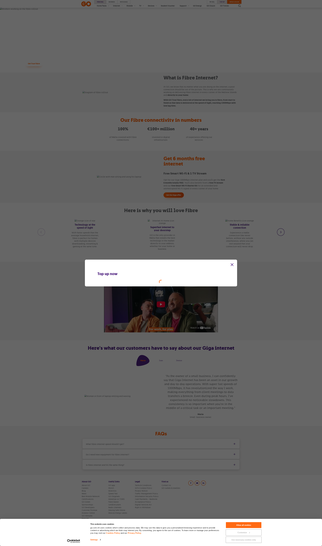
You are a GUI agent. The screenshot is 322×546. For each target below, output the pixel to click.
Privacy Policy (134, 533)
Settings (94, 540)
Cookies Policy (113, 533)
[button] (232, 264)
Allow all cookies (243, 525)
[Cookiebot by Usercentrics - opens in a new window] (74, 541)
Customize (242, 532)
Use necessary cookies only (243, 540)
